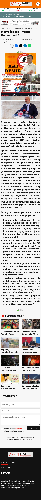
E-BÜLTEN (6, 473)
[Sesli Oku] (12, 46)
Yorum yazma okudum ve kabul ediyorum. (14, 430)
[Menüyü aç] (3, 4)
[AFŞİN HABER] (21, 4)
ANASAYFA (4, 28)
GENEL (10, 28)
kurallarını (18, 429)
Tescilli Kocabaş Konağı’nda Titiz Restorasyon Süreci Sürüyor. (18, 16)
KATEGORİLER (8, 462)
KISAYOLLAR (7, 468)
